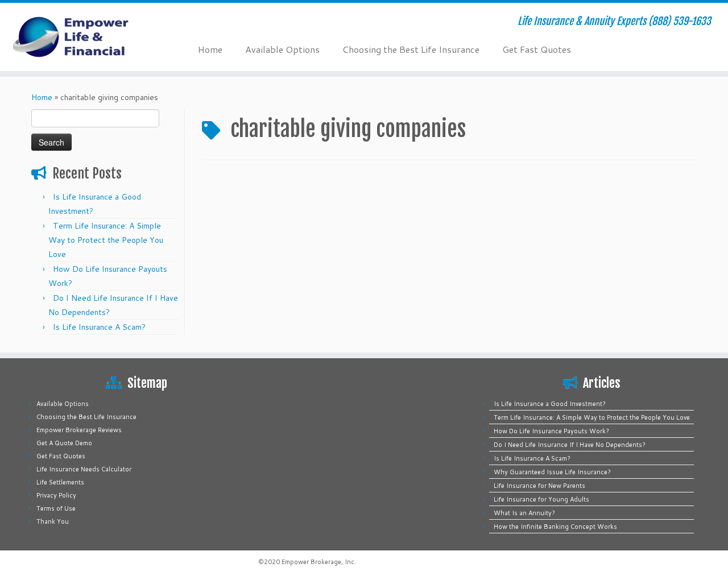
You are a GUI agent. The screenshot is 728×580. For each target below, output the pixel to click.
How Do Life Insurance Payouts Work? (551, 431)
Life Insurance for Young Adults (541, 499)
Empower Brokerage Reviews (79, 429)
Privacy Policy (56, 495)
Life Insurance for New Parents (539, 485)
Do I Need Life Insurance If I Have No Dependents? (570, 444)
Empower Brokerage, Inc (318, 561)
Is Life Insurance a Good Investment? (550, 403)
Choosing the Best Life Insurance (410, 49)
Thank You (52, 521)
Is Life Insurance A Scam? (99, 327)
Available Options (282, 49)
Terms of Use (56, 508)
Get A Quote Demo (64, 443)
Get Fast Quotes (536, 49)
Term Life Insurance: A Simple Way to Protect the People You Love (105, 240)
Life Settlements (60, 482)
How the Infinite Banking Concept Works (555, 526)
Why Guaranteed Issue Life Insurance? (552, 472)
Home (210, 49)
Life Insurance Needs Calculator (83, 469)
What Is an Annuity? (524, 512)
